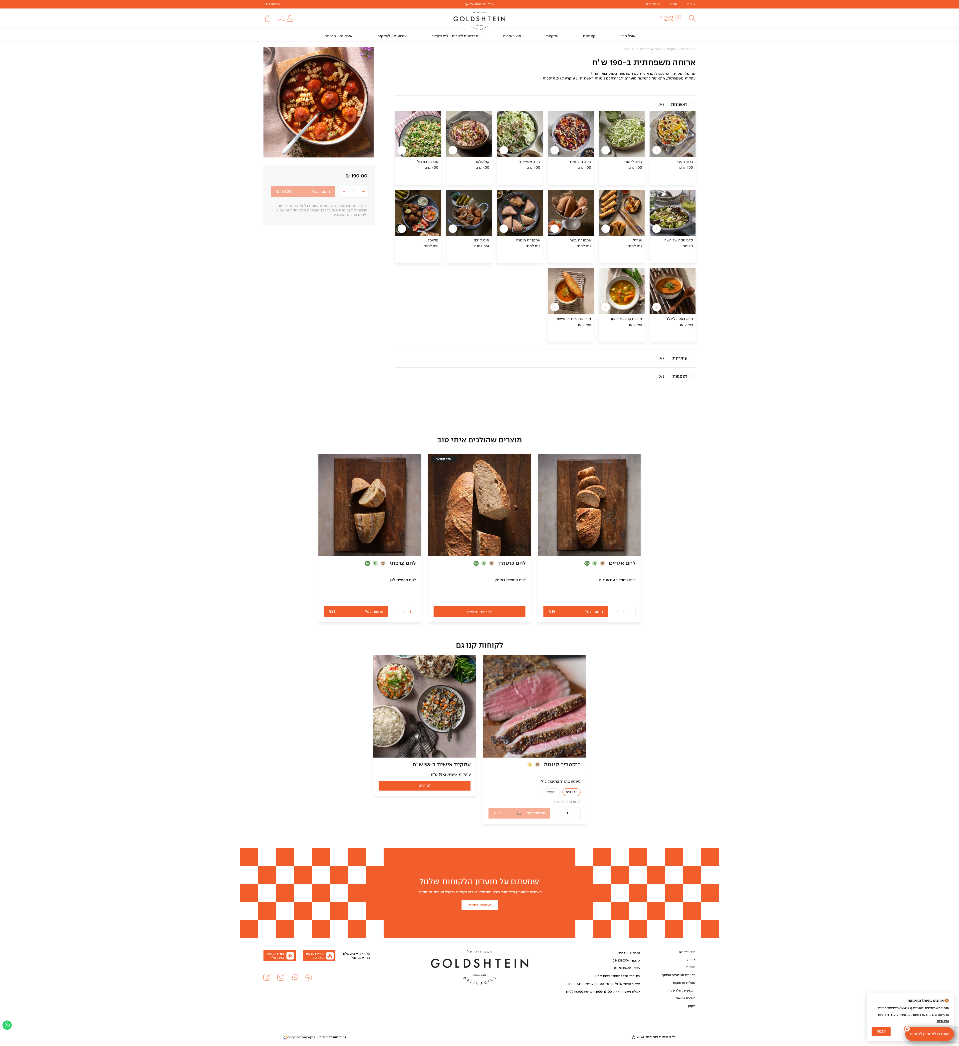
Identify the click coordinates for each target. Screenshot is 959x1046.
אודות (691, 4)
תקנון (692, 1006)
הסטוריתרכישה (666, 18)
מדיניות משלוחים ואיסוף (679, 975)
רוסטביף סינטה (562, 765)
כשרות (691, 967)
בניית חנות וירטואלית (332, 1037)
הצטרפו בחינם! (479, 905)
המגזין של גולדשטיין (681, 990)
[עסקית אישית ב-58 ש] (424, 706)
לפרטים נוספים (479, 612)
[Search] (692, 18)
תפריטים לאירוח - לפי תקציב (455, 36)
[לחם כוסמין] (479, 505)
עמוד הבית (688, 49)
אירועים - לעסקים (392, 36)
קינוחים (589, 36)
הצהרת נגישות (685, 998)
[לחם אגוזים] (589, 505)
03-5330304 (272, 4)
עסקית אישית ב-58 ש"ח (442, 765)
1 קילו (551, 792)
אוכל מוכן (627, 36)
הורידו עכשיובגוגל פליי (275, 956)
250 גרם (571, 792)
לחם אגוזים (622, 563)
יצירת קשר (652, 4)
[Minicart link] (267, 18)
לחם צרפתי (402, 563)
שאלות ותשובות (684, 983)
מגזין (673, 4)
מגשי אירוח (512, 36)
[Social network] (308, 977)
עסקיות (552, 36)
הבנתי (881, 1031)
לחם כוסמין (512, 563)
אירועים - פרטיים (338, 36)
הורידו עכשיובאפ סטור (315, 956)
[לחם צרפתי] (369, 505)
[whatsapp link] (7, 1025)
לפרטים (425, 785)
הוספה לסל (303, 191)
